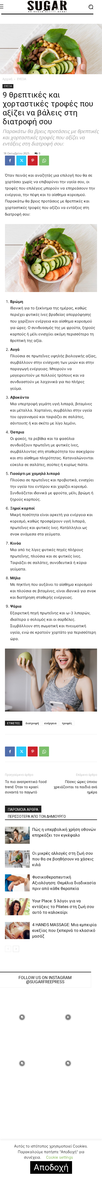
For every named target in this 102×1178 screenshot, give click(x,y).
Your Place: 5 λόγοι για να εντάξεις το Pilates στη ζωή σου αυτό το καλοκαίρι (63, 906)
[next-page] (16, 949)
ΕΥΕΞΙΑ (21, 79)
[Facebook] (10, 160)
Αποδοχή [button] (51, 1167)
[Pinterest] (33, 160)
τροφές (67, 723)
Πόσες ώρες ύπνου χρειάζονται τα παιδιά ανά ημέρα (75, 787)
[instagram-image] (68, 1017)
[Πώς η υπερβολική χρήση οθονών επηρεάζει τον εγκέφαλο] (17, 835)
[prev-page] (8, 949)
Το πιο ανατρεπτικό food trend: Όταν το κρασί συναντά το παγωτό (26, 787)
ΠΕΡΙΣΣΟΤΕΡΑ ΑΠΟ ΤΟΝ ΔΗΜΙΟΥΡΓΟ (37, 816)
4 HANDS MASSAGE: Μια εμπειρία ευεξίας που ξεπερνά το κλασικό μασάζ (64, 930)
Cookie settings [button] (59, 1157)
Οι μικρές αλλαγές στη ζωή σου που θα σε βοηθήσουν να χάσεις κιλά (63, 859)
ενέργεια (50, 723)
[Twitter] (21, 160)
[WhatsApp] (44, 160)
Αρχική (7, 79)
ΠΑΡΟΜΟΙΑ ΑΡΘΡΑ (23, 810)
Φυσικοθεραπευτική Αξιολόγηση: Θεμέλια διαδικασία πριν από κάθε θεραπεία (64, 883)
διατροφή (32, 723)
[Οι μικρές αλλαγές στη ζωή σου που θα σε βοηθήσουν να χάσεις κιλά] (17, 859)
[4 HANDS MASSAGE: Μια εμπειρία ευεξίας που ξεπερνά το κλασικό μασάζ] (17, 930)
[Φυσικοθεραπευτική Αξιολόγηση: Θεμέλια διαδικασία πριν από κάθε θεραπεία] (17, 882)
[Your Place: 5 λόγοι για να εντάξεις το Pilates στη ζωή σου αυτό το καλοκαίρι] (17, 906)
